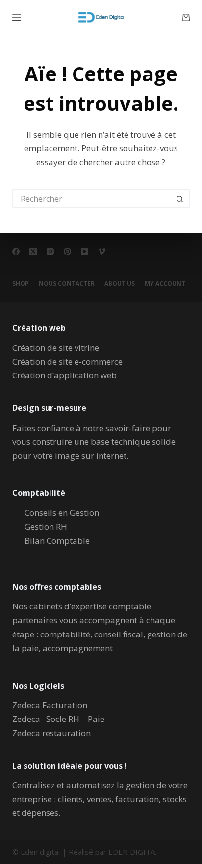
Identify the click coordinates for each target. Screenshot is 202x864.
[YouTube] (84, 251)
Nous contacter (67, 284)
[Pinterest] (67, 251)
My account (165, 284)
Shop (20, 284)
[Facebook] (16, 251)
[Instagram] (50, 251)
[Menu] (16, 17)
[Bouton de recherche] (180, 198)
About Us (119, 284)
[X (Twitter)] (33, 251)
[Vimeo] (101, 251)
